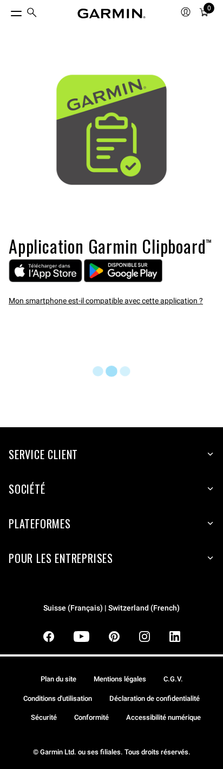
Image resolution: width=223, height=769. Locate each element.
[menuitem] (32, 14)
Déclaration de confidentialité (154, 698)
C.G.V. (173, 679)
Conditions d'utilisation (57, 698)
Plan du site (58, 679)
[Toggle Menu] (6, 11)
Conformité (91, 717)
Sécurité (44, 717)
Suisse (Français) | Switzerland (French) (111, 608)
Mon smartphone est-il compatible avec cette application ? (106, 300)
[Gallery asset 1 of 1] (111, 130)
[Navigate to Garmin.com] (111, 13)
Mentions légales (120, 679)
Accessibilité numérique (163, 717)
